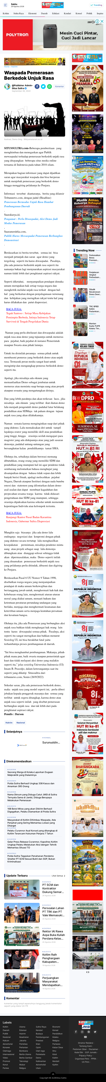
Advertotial (41, 1064)
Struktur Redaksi (85, 1043)
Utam (38, 1068)
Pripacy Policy (85, 1055)
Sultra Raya (19, 13)
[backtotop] (53, 1074)
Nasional (21, 722)
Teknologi (23, 1061)
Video (5, 1058)
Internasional (8, 1054)
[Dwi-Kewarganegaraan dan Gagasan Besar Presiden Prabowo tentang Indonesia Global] (88, 968)
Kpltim (55, 1064)
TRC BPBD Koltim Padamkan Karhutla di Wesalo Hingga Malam (94, 309)
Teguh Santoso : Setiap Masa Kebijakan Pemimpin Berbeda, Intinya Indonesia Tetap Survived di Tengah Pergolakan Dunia (30, 317)
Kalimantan (41, 1061)
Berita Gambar (25, 1058)
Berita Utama (25, 1054)
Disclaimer (93, 1049)
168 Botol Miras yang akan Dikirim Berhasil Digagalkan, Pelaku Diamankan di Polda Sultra (31, 810)
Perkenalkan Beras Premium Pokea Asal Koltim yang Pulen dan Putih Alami (94, 258)
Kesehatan (24, 1037)
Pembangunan (42, 1037)
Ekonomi (32, 13)
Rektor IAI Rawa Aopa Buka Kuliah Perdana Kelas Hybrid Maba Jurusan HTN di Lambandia (53, 935)
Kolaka (55, 1037)
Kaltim (55, 1058)
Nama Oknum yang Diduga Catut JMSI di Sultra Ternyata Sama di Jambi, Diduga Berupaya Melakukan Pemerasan (32, 797)
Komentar (59, 86)
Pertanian (23, 1047)
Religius (55, 1040)
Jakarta (22, 1040)
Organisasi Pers (82, 1058)
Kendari (67, 13)
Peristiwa (23, 1044)
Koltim (6, 13)
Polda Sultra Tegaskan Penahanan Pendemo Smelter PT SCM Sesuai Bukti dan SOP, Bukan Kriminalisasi (31, 859)
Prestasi (39, 1040)
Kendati (55, 1061)
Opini (38, 1047)
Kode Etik (79, 1052)
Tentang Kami (85, 1046)
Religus (22, 1068)
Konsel (79, 13)
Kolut (54, 1054)
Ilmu (54, 1051)
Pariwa (6, 1068)
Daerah (44, 13)
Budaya (47, 951)
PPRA (93, 1058)
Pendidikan (57, 1033)
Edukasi (55, 13)
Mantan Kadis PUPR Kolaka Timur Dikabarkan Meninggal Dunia (95, 326)
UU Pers (85, 1062)
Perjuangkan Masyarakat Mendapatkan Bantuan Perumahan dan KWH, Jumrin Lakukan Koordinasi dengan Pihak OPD (52, 981)
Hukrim (9, 722)
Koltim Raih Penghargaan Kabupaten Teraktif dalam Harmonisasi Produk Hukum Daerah (52, 958)
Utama (22, 1027)
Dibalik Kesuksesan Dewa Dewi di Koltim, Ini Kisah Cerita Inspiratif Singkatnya (94, 292)
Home (6, 66)
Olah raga (40, 1051)
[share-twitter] (43, 86)
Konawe (6, 1047)
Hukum (6, 1040)
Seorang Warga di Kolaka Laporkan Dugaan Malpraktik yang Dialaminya (30, 773)
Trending (98, 5)
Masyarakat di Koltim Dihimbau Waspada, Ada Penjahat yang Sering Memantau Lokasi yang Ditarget (31, 822)
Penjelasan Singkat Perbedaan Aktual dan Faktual (94, 275)
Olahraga (7, 1051)
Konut (5, 1064)
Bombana (23, 1051)
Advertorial (8, 1044)
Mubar (22, 1064)
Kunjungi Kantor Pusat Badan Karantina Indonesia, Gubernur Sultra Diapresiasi (28, 519)
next (89, 972)
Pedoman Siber (80, 1049)
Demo (38, 1058)
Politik (89, 13)
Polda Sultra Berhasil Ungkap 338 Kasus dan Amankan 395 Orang (30, 785)
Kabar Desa (57, 1047)
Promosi (6, 1061)
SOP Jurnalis (90, 1052)
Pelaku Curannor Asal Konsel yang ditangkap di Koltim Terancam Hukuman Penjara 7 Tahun (32, 832)
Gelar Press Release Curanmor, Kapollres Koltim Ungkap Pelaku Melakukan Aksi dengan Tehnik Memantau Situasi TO (32, 844)
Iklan (38, 1044)
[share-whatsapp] (49, 86)
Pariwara (56, 1044)
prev (87, 972)
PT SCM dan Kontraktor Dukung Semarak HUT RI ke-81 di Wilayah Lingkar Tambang (53, 888)
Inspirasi (100, 13)
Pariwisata (40, 1054)
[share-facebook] (37, 86)
